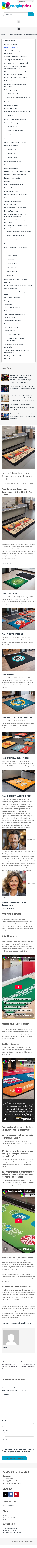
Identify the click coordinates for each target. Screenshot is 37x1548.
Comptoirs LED (11, 149)
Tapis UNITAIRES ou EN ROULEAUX (17, 796)
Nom (4, 1420)
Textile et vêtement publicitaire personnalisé (16, 339)
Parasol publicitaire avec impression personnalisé (15, 227)
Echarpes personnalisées (12, 178)
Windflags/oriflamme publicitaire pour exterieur (16, 357)
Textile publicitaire (10, 330)
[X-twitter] (5, 1494)
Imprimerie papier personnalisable (15, 207)
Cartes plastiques (12, 126)
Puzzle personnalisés (11, 44)
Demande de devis (8, 563)
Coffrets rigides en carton (14, 93)
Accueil (3, 34)
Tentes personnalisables (12, 324)
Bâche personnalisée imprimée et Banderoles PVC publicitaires (15, 73)
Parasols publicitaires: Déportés (16, 240)
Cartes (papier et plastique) (15, 130)
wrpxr (31, 483)
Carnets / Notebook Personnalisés (15, 119)
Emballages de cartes (13, 134)
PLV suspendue (11, 267)
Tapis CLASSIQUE (9, 593)
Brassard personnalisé (11, 108)
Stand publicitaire (9, 301)
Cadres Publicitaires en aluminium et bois (17, 111)
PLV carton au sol (12, 263)
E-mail (6, 1430)
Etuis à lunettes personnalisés (13, 184)
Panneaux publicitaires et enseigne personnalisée (15, 221)
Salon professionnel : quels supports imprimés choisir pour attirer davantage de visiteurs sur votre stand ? (22, 388)
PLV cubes (10, 251)
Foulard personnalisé (11, 191)
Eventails (7, 181)
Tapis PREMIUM (8, 674)
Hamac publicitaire (10, 204)
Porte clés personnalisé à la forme (15, 244)
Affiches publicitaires (11, 1528)
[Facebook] (10, 1494)
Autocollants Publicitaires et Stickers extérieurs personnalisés (15, 67)
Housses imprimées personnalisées (15, 194)
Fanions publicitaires (10, 188)
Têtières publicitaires (11, 327)
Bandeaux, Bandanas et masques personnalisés (15, 85)
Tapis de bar (8, 304)
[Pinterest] (16, 1494)
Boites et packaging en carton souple (18, 97)
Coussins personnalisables (12, 161)
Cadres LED (10, 115)
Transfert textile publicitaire (15, 334)
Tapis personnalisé (16, 34)
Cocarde (7, 139)
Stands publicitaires (10, 1530)
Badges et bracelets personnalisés (15, 77)
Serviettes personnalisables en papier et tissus (17, 293)
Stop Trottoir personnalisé (12, 307)
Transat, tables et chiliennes (13, 1532)
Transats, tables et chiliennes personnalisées (13, 346)
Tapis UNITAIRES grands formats (16, 758)
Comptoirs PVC (11, 153)
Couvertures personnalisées (13, 165)
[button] (18, 21)
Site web (5, 1440)
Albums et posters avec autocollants (15, 56)
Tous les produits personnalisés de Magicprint (16, 1323)
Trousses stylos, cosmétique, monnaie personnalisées (16, 351)
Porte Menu (10, 275)
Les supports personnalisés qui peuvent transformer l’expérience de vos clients (22, 407)
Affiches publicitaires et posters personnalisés (14, 52)
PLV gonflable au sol (13, 271)
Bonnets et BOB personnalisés (14, 102)
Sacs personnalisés (10, 288)
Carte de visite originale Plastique (15, 142)
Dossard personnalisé (11, 168)
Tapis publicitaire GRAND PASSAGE (17, 717)
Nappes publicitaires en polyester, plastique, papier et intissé (15, 215)
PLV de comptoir (12, 259)
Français (23, 1)
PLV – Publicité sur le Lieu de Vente (15, 247)
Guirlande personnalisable (12, 201)
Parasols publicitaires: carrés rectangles (19, 231)
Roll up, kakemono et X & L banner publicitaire (15, 281)
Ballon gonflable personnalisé (13, 81)
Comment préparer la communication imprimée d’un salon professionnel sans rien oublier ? (22, 416)
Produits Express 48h (11, 47)
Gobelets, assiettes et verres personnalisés (18, 198)
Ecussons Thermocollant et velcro (15, 175)
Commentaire (7, 1394)
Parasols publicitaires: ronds (15, 235)
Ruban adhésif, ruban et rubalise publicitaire (18, 285)
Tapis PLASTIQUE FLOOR (12, 634)
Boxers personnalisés (11, 105)
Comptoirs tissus (12, 157)
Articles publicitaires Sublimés (13, 60)
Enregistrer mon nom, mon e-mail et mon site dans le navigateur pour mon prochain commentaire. (19, 1451)
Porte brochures (12, 255)
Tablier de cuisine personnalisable (15, 314)
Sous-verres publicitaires (12, 297)
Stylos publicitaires (10, 311)
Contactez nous (9, 1505)
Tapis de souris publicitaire (12, 320)
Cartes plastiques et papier (13, 123)
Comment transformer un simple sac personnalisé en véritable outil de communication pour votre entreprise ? (22, 398)
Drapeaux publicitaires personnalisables (17, 171)
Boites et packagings (11, 90)
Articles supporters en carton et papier (16, 63)
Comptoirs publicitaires (11, 145)
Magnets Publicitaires (11, 211)
